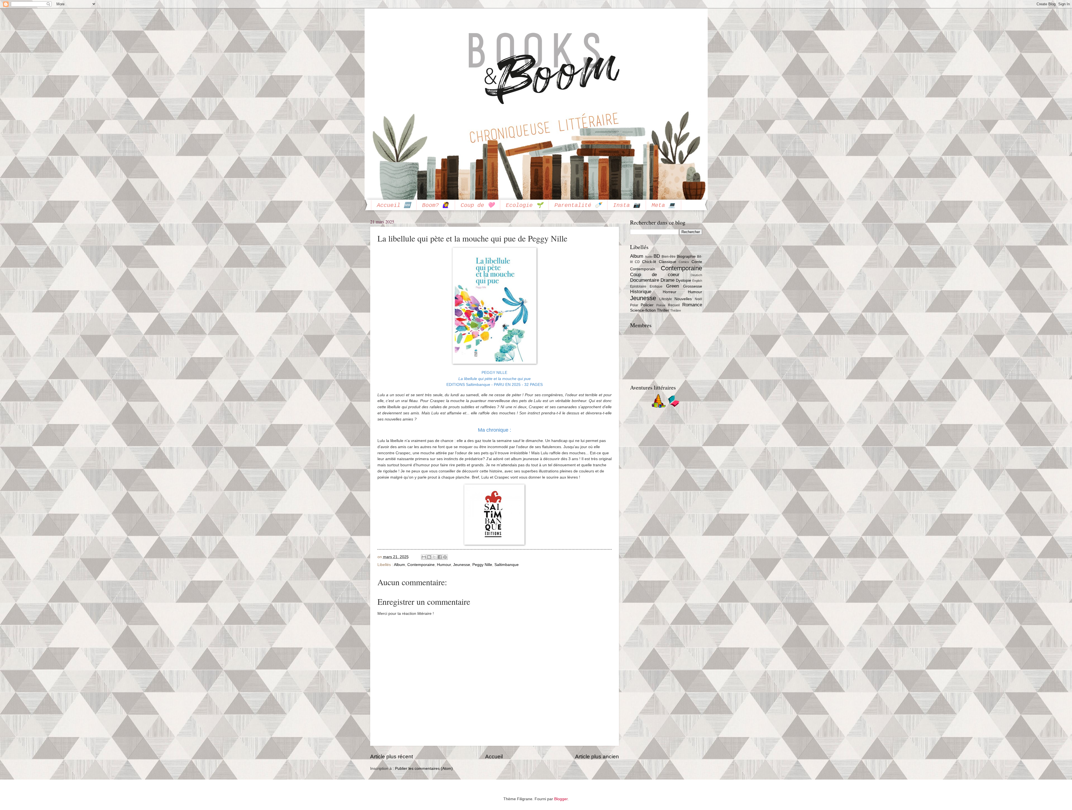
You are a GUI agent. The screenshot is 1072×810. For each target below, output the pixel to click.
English (697, 280)
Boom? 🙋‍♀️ (435, 205)
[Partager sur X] (434, 557)
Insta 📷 (626, 205)
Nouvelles (683, 299)
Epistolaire (638, 286)
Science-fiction (643, 310)
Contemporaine (421, 565)
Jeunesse (461, 565)
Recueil (674, 305)
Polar (634, 305)
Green (672, 286)
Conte (696, 262)
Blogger (561, 799)
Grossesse (692, 286)
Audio (648, 256)
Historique (640, 291)
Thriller (663, 310)
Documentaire (644, 280)
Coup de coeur (655, 274)
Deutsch (696, 275)
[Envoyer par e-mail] (424, 557)
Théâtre (675, 310)
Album (399, 565)
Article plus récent (391, 756)
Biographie (686, 256)
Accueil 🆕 (394, 205)
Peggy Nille (482, 565)
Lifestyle (665, 299)
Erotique (656, 286)
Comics (684, 262)
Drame (667, 280)
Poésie (661, 305)
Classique (667, 262)
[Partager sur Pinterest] (445, 557)
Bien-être (669, 257)
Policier (647, 305)
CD (637, 262)
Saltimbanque (506, 565)
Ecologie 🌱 (524, 205)
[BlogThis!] (429, 557)
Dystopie (683, 280)
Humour (444, 565)
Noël (698, 299)
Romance (692, 304)
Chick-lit (649, 262)
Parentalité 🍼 (578, 205)
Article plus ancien (597, 756)
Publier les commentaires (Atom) (424, 768)
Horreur (669, 292)
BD (657, 256)
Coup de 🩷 (477, 205)
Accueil (494, 756)
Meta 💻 (663, 205)
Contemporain (642, 269)
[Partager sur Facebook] (439, 557)
